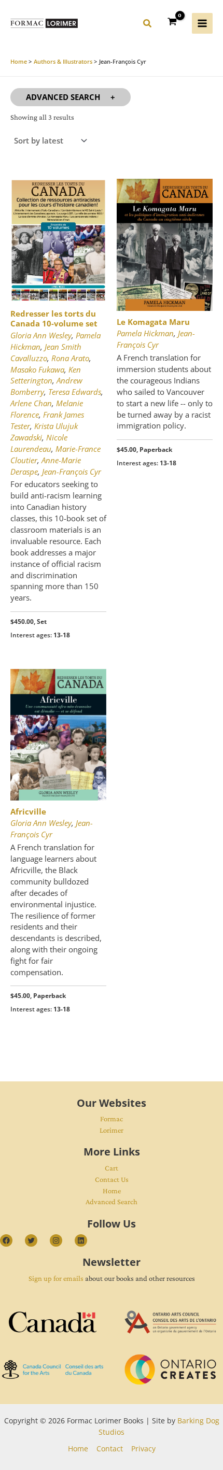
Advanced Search (63, 97)
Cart (111, 1168)
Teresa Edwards (74, 392)
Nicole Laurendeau (38, 443)
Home (112, 1191)
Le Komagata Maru (153, 322)
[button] (147, 25)
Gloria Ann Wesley (41, 335)
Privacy (143, 1448)
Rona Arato (70, 358)
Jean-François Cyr (71, 471)
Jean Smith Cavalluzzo (45, 352)
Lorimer (111, 1130)
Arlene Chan (31, 403)
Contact (109, 1448)
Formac (111, 1119)
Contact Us (112, 1179)
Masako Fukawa (37, 369)
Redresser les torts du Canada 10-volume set (53, 318)
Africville (28, 811)
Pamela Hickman (145, 333)
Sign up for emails (56, 1278)
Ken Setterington (45, 375)
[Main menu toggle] (202, 23)
